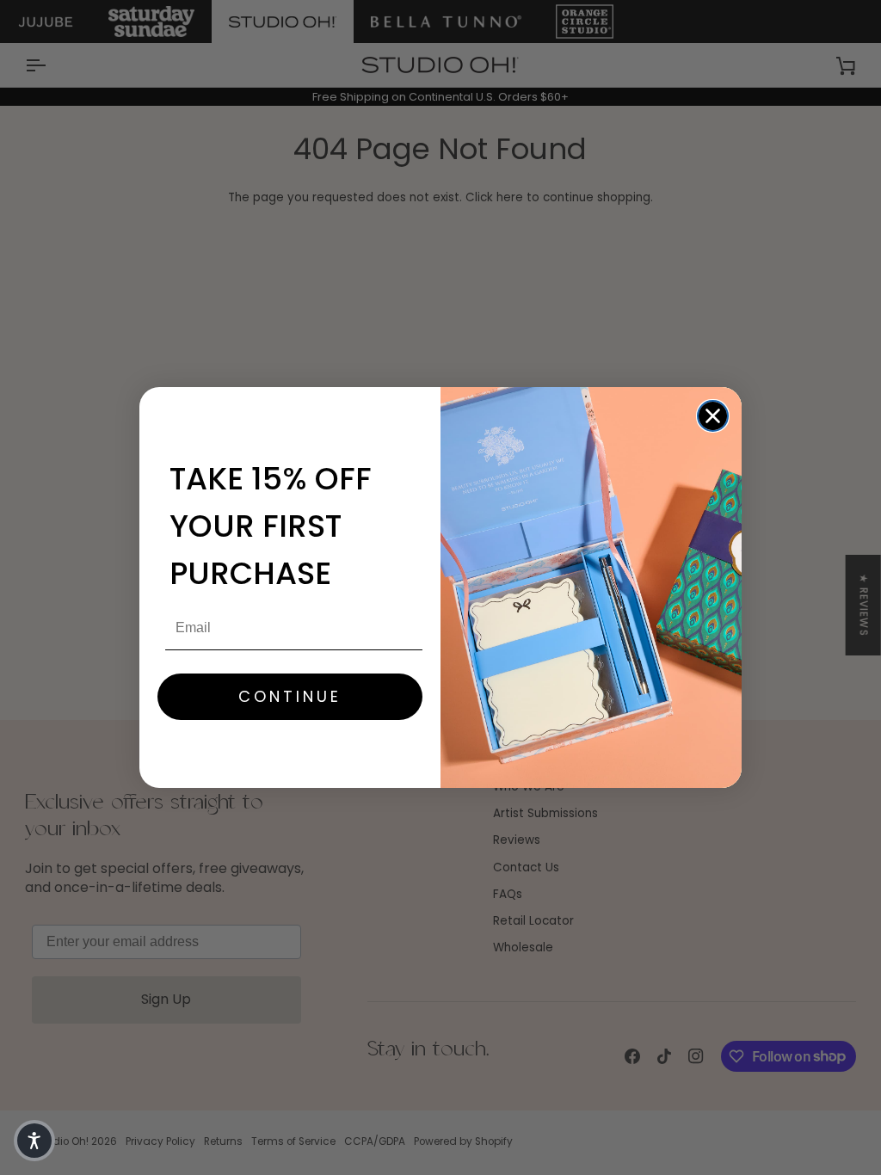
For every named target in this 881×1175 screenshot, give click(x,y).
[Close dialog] (713, 416)
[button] (34, 1140)
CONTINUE (290, 696)
